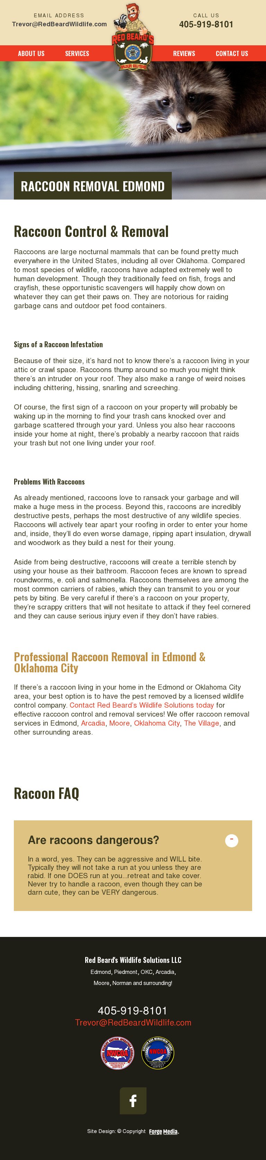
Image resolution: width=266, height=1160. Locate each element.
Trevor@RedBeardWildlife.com (59, 24)
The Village (201, 723)
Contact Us (232, 53)
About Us (31, 53)
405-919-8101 (206, 24)
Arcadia (93, 723)
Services (77, 53)
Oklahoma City (157, 723)
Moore (119, 723)
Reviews (184, 53)
